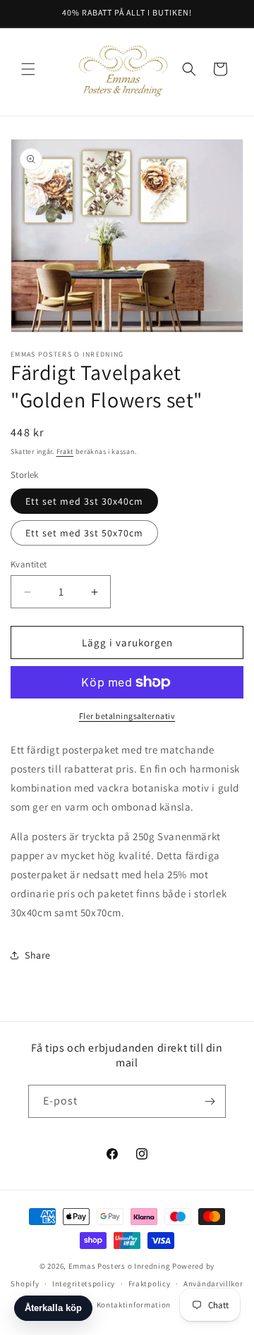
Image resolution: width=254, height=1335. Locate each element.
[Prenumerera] (209, 1101)
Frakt (65, 451)
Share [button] (38, 955)
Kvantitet (29, 564)
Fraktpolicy (149, 1283)
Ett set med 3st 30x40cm (84, 501)
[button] (28, 69)
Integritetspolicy (83, 1283)
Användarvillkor (213, 1283)
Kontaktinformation (134, 1305)
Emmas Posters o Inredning (120, 1266)
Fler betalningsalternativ (127, 715)
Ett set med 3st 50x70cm (84, 533)
